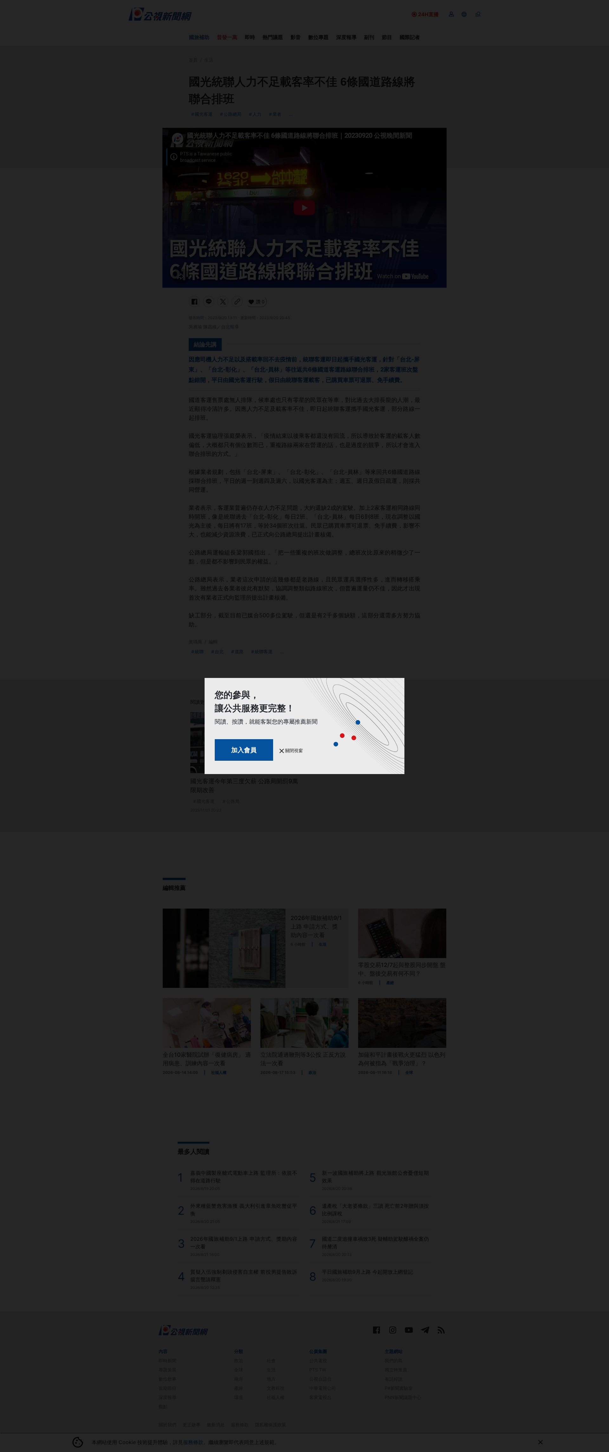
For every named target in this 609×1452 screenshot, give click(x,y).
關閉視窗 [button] (293, 750)
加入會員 (244, 750)
